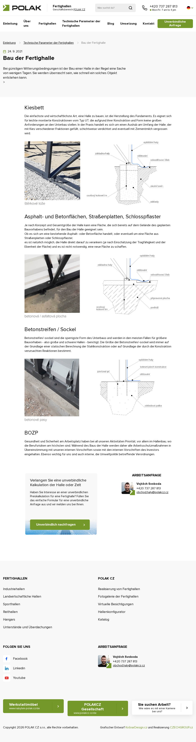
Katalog (103, 620)
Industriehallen (14, 589)
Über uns (27, 23)
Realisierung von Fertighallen (119, 589)
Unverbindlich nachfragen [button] (56, 525)
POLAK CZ (22, 8)
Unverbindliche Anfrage (175, 23)
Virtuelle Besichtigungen (115, 604)
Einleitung (10, 24)
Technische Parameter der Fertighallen (81, 23)
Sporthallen (11, 604)
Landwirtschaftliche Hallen (22, 596)
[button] (190, 8)
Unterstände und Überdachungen (27, 627)
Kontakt (148, 24)
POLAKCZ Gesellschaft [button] (89, 708)
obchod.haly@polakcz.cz (152, 492)
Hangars (9, 620)
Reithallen (10, 612)
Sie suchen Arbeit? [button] (156, 707)
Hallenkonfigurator (111, 612)
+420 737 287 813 (163, 6)
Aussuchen (130, 8)
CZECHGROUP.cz (181, 727)
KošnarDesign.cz (136, 727)
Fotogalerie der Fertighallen (118, 596)
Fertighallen (47, 24)
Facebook (20, 659)
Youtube (19, 678)
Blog (110, 24)
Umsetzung (128, 24)
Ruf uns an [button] (145, 8)
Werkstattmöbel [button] (24, 706)
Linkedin (19, 668)
